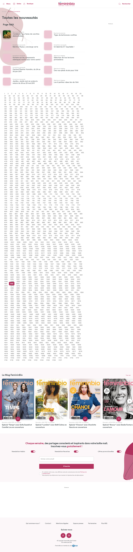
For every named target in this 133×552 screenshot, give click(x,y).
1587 (78, 336)
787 (55, 207)
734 (71, 198)
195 (67, 117)
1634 (48, 345)
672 (45, 190)
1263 (17, 283)
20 (80, 93)
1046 (12, 249)
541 (33, 170)
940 (22, 231)
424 (21, 152)
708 (11, 196)
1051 (43, 249)
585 (38, 176)
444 (50, 155)
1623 (59, 342)
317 (80, 135)
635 (71, 183)
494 (16, 163)
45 (33, 98)
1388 (60, 303)
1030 (72, 244)
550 (5, 172)
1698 (43, 356)
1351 (72, 297)
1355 (18, 299)
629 (38, 183)
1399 (49, 305)
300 (71, 133)
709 (17, 196)
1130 (34, 262)
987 (49, 238)
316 (75, 135)
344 (65, 139)
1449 (37, 314)
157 (26, 113)
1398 (42, 305)
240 (70, 124)
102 (62, 104)
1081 (67, 253)
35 (68, 96)
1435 (30, 312)
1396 (30, 305)
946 (55, 231)
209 (65, 120)
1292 (36, 288)
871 (39, 220)
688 (55, 192)
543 (43, 170)
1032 (6, 246)
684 (33, 192)
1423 (35, 310)
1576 (12, 336)
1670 (31, 351)
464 (5, 159)
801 (56, 209)
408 (17, 150)
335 (16, 139)
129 (41, 109)
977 (73, 235)
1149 (63, 264)
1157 (28, 266)
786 (49, 207)
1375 (60, 301)
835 (81, 213)
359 (65, 141)
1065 (49, 251)
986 (44, 238)
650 (78, 185)
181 (73, 115)
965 (5, 235)
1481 (73, 318)
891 (71, 222)
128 (36, 109)
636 (77, 183)
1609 (55, 340)
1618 (29, 342)
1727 (60, 360)
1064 (42, 251)
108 (16, 106)
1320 (46, 292)
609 (11, 181)
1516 (46, 325)
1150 (69, 264)
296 (49, 133)
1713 (54, 358)
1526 (24, 327)
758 (49, 203)
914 (37, 227)
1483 (6, 321)
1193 (74, 270)
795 (22, 209)
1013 (47, 242)
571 (39, 174)
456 (38, 157)
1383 (29, 303)
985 (38, 238)
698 (34, 194)
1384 (35, 303)
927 (27, 229)
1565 (24, 334)
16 (63, 93)
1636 (61, 345)
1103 (41, 257)
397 (33, 148)
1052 (49, 249)
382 (33, 146)
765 (11, 205)
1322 (57, 292)
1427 (60, 310)
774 (61, 205)
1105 (53, 257)
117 (60, 106)
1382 (23, 303)
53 (69, 98)
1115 (27, 259)
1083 (79, 253)
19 (76, 93)
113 (41, 106)
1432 (11, 312)
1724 (41, 360)
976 (67, 235)
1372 (42, 301)
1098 (12, 257)
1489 (42, 321)
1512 (23, 325)
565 (5, 174)
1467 (67, 316)
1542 (42, 329)
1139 (5, 264)
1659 (42, 349)
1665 (79, 349)
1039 (49, 246)
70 (70, 100)
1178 (69, 268)
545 (55, 170)
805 (78, 209)
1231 (60, 277)
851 (11, 218)
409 (22, 150)
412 (38, 150)
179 (63, 115)
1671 (37, 351)
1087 (24, 255)
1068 (67, 251)
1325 (76, 292)
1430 (78, 310)
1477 (49, 318)
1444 (6, 314)
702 (56, 194)
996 (22, 240)
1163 (63, 266)
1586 (72, 336)
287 (82, 130)
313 (59, 135)
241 (76, 124)
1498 (18, 323)
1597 (60, 338)
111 (31, 106)
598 (28, 179)
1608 (49, 340)
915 (42, 227)
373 (60, 144)
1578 (24, 336)
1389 (66, 303)
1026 (48, 244)
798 (39, 209)
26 (28, 96)
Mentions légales (62, 523)
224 (63, 122)
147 (52, 111)
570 (33, 174)
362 (81, 141)
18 (72, 93)
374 (66, 144)
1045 (6, 249)
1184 (22, 270)
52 (65, 98)
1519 (63, 325)
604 (61, 179)
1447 (24, 314)
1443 (79, 312)
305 (16, 135)
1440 (61, 312)
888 (54, 222)
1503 (49, 323)
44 (28, 98)
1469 (80, 316)
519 (74, 166)
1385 (41, 303)
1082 (73, 253)
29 (41, 96)
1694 (18, 356)
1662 (61, 349)
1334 (47, 294)
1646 (43, 347)
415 (54, 150)
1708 (24, 358)
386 (54, 146)
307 (27, 135)
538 (16, 170)
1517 (51, 325)
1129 (28, 262)
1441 (66, 312)
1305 (36, 290)
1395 (24, 305)
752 (16, 203)
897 (22, 224)
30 (46, 96)
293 (32, 133)
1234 (78, 277)
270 (71, 128)
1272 (72, 283)
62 (32, 100)
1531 (54, 327)
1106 (59, 257)
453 (22, 157)
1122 (65, 259)
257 (82, 126)
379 (16, 146)
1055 (67, 249)
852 (16, 218)
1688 (61, 353)
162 (52, 113)
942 (33, 231)
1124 (76, 259)
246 (22, 126)
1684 (36, 353)
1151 (75, 264)
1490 (49, 321)
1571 (61, 334)
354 (38, 141)
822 (10, 213)
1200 (35, 273)
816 (58, 211)
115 (50, 106)
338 (33, 139)
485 (44, 161)
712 (32, 196)
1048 (24, 249)
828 (43, 213)
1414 (60, 307)
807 (11, 211)
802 (61, 209)
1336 (60, 294)
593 (81, 176)
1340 (6, 297)
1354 (12, 299)
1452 (55, 314)
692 (77, 192)
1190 (57, 270)
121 (80, 106)
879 (5, 222)
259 (11, 128)
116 (55, 106)
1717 (77, 358)
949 (72, 231)
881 (16, 222)
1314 (11, 292)
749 (77, 200)
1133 (51, 262)
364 (11, 144)
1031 (78, 244)
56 (5, 100)
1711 (42, 358)
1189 (51, 270)
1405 (6, 307)
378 (11, 146)
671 (39, 190)
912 (27, 227)
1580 (36, 336)
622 (79, 181)
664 (77, 187)
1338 (72, 294)
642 (33, 185)
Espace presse (78, 523)
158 (31, 113)
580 (11, 176)
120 (75, 106)
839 (22, 216)
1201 (41, 273)
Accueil (4, 11)
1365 (78, 299)
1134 (57, 262)
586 (43, 176)
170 (16, 115)
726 (27, 198)
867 (16, 220)
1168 (11, 268)
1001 (51, 240)
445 (55, 155)
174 (36, 115)
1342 (18, 297)
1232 (65, 277)
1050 (37, 249)
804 (72, 209)
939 (16, 231)
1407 (18, 307)
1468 (74, 316)
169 (11, 115)
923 (5, 229)
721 (80, 196)
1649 (61, 347)
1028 (60, 244)
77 (24, 102)
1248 (6, 281)
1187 (39, 270)
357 (54, 141)
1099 (18, 257)
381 (27, 146)
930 (44, 229)
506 (5, 166)
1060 (18, 251)
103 (67, 104)
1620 (41, 342)
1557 (54, 331)
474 (61, 159)
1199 (29, 273)
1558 (60, 331)
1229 (48, 277)
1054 (61, 249)
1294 (48, 288)
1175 (52, 268)
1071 (5, 253)
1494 (73, 321)
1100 (24, 257)
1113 (16, 259)
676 (67, 190)
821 (5, 213)
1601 (5, 340)
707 (5, 196)
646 (55, 185)
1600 (79, 338)
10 (38, 93)
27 (32, 96)
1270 (60, 283)
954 (21, 233)
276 (22, 130)
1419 (11, 310)
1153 (5, 266)
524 (21, 168)
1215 (46, 275)
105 (78, 104)
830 (54, 213)
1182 (11, 270)
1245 (66, 279)
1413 (54, 307)
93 (19, 104)
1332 (35, 294)
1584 (60, 336)
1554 (35, 331)
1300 (6, 290)
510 (28, 166)
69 (65, 100)
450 (5, 157)
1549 (6, 331)
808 (16, 211)
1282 (54, 286)
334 (11, 139)
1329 (18, 294)
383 (38, 146)
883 (27, 222)
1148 (57, 264)
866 (11, 220)
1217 (57, 275)
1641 (12, 347)
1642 (18, 347)
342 (54, 139)
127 (31, 109)
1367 (12, 301)
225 (68, 122)
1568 (42, 334)
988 (55, 238)
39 (5, 98)
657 (38, 187)
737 (11, 200)
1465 (55, 316)
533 (70, 168)
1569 (49, 334)
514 (48, 166)
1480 (68, 318)
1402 (67, 305)
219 (36, 122)
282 (55, 130)
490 (72, 161)
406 (5, 150)
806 (5, 211)
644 (44, 185)
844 (49, 216)
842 (38, 216)
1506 (67, 323)
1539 (24, 329)
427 (38, 152)
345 (71, 139)
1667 (12, 351)
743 (44, 200)
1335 (53, 294)
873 (49, 220)
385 (49, 146)
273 (5, 130)
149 (62, 111)
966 (11, 235)
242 (81, 124)
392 (5, 148)
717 (59, 196)
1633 (42, 345)
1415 (65, 307)
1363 (66, 299)
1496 (6, 323)
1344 (30, 297)
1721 (23, 360)
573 (49, 174)
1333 (41, 294)
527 (38, 168)
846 (60, 216)
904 (61, 224)
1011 (36, 242)
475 (67, 159)
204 (38, 120)
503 (67, 163)
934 (66, 229)
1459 (18, 316)
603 (55, 179)
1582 (48, 336)
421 (5, 152)
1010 (30, 242)
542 (38, 170)
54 (74, 98)
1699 (49, 356)
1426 (54, 310)
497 (33, 163)
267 (55, 128)
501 (56, 163)
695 (17, 194)
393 (11, 148)
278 (33, 130)
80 (38, 102)
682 (22, 192)
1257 (60, 281)
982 (22, 238)
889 (60, 222)
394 (16, 148)
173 (31, 115)
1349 (61, 297)
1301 (12, 290)
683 (27, 192)
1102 (35, 257)
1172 (34, 268)
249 (38, 126)
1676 (68, 351)
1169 (17, 268)
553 (21, 172)
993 (5, 240)
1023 (30, 244)
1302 (18, 290)
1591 (24, 338)
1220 (75, 275)
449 (78, 155)
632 (55, 183)
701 (50, 194)
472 (50, 159)
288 (5, 133)
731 (55, 198)
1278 (30, 286)
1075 (30, 253)
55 (78, 98)
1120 (54, 259)
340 (43, 139)
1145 (40, 264)
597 (22, 179)
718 (64, 196)
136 (77, 109)
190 (41, 117)
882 (21, 222)
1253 (35, 281)
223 (57, 122)
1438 (48, 312)
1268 (48, 283)
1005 (76, 240)
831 (59, 213)
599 (33, 179)
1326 (82, 292)
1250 (18, 281)
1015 (59, 242)
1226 (30, 277)
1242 (48, 279)
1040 (55, 246)
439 (22, 155)
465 (11, 159)
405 (77, 148)
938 (11, 231)
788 (61, 207)
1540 (30, 329)
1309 (61, 290)
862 (70, 218)
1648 (55, 347)
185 (16, 117)
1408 (24, 307)
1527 (30, 327)
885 (38, 222)
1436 (36, 312)
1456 (79, 314)
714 (43, 196)
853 (21, 218)
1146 (46, 264)
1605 (30, 340)
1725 (48, 360)
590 (65, 176)
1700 (56, 356)
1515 (40, 325)
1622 (53, 342)
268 (60, 128)
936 (77, 229)
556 (38, 172)
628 (33, 183)
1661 (55, 349)
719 (69, 196)
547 (66, 170)
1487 (30, 321)
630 (44, 183)
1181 (5, 270)
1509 (6, 325)
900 (39, 224)
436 (5, 155)
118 (65, 106)
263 (32, 128)
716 (53, 196)
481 (22, 161)
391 (82, 146)
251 (50, 126)
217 (26, 122)
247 (27, 126)
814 (48, 211)
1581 (42, 336)
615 (42, 181)
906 (72, 224)
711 (28, 196)
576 (66, 174)
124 (16, 109)
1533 (65, 327)
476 (73, 159)
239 (65, 124)
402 (61, 148)
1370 (30, 301)
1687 (54, 353)
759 (55, 203)
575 (60, 174)
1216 (52, 275)
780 (17, 207)
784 (38, 207)
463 (77, 157)
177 (52, 115)
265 (44, 128)
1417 (77, 307)
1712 (48, 358)
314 (64, 135)
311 (49, 135)
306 (22, 135)
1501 (36, 323)
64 (42, 100)
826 (32, 213)
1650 (68, 347)
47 (42, 98)
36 (73, 96)
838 (16, 216)
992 (77, 238)
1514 (34, 325)
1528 (36, 327)
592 (76, 176)
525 (27, 168)
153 (5, 113)
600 (39, 179)
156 (21, 113)
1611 (67, 340)
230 (16, 124)
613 (32, 181)
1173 (40, 268)
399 (44, 148)
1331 (30, 294)
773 (56, 205)
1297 (66, 288)
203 (32, 120)
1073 (18, 253)
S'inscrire (66, 466)
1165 (74, 266)
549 (77, 170)
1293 (42, 288)
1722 (29, 360)
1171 (29, 268)
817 (63, 211)
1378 (79, 301)
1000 (45, 240)
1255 (48, 281)
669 (28, 190)
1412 (48, 307)
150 (68, 111)
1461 (30, 316)
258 (5, 128)
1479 (61, 318)
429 (49, 152)
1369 (24, 301)
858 (49, 218)
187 (26, 117)
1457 (6, 316)
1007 (12, 242)
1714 (60, 358)
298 (60, 133)
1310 (66, 290)
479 (11, 161)
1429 (72, 310)
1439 (54, 312)
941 (28, 231)
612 (27, 181)
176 (47, 115)
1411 (42, 307)
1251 (24, 281)
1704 (80, 356)
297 (55, 133)
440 (28, 155)
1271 (66, 283)
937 (5, 231)
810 (28, 211)
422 (11, 152)
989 (60, 238)
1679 (6, 353)
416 (59, 150)
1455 (73, 314)
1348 (54, 297)
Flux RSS (104, 523)
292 (27, 133)
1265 (30, 283)
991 (72, 238)
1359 (42, 299)
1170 (23, 268)
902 (50, 224)
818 (68, 211)
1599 (72, 338)
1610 (61, 340)
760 (60, 203)
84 (56, 102)
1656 (24, 349)
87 (69, 102)
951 (5, 233)
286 (76, 130)
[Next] (129, 401)
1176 (57, 268)
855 (32, 218)
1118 (43, 259)
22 (9, 96)
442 (38, 155)
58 (14, 100)
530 (54, 168)
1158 (34, 266)
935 (71, 229)
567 (16, 174)
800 (50, 209)
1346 (42, 297)
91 (10, 104)
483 (33, 161)
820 (79, 211)
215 (16, 122)
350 (16, 141)
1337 (66, 294)
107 (11, 106)
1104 (47, 257)
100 (52, 104)
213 (5, 122)
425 (27, 152)
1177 (63, 268)
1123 (71, 259)
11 (42, 93)
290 (16, 133)
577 (71, 174)
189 (36, 117)
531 (59, 168)
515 (53, 166)
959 (49, 233)
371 (50, 144)
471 (45, 159)
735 (77, 198)
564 (81, 172)
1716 (71, 358)
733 (66, 198)
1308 (54, 290)
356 (49, 141)
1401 (61, 305)
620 (69, 181)
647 (61, 185)
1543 (48, 329)
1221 (81, 275)
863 (76, 218)
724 (16, 198)
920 (69, 227)
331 (75, 137)
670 (34, 190)
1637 (67, 345)
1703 (74, 356)
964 (77, 233)
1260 (78, 281)
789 (66, 207)
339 (38, 139)
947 (61, 231)
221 (47, 122)
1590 (18, 338)
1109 (76, 257)
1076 (36, 253)
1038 (42, 246)
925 (16, 229)
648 (67, 185)
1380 (12, 303)
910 (17, 227)
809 (22, 211)
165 (67, 113)
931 (50, 229)
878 (77, 220)
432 (66, 152)
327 (53, 137)
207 (54, 120)
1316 (22, 292)
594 (5, 179)
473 (56, 159)
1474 (30, 318)
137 (82, 109)
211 (76, 120)
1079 (55, 253)
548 (71, 170)
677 (73, 190)
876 (66, 220)
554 (27, 172)
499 (45, 163)
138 (5, 111)
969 (28, 235)
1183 (16, 270)
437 (11, 155)
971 (39, 235)
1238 (24, 279)
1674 (55, 351)
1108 (70, 257)
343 (60, 139)
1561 (78, 331)
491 (77, 161)
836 (5, 216)
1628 (12, 345)
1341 (12, 297)
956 (33, 233)
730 (50, 198)
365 (16, 144)
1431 (5, 312)
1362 (60, 299)
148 (57, 111)
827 (38, 213)
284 (65, 130)
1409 (31, 307)
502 (61, 163)
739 (22, 200)
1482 (79, 318)
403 (66, 148)
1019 (5, 244)
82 (47, 102)
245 (16, 126)
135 (72, 109)
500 (50, 163)
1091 (49, 255)
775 (67, 205)
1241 (42, 279)
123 (10, 109)
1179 (75, 268)
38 (82, 96)
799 (45, 209)
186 (21, 117)
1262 (11, 283)
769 (34, 205)
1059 (12, 251)
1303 (24, 290)
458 (49, 157)
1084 (6, 255)
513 (43, 166)
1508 (79, 323)
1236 (12, 279)
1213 (34, 275)
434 (77, 152)
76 (19, 102)
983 (27, 238)
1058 (6, 251)
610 (17, 181)
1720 (17, 360)
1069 (74, 251)
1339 (78, 294)
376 (77, 144)
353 (32, 141)
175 (42, 115)
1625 (71, 342)
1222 (5, 277)
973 (50, 235)
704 (67, 194)
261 (22, 128)
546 (60, 170)
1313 (5, 292)
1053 (55, 249)
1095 (73, 255)
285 (71, 130)
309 (38, 135)
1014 (53, 242)
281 (49, 130)
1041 (61, 246)
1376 (67, 301)
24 (18, 96)
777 (78, 205)
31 (50, 96)
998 (34, 240)
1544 (54, 329)
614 (37, 181)
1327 (6, 294)
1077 (43, 253)
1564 (18, 334)
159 (36, 113)
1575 (6, 336)
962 (66, 233)
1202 (47, 273)
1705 (6, 358)
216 (21, 122)
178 (57, 115)
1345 (36, 297)
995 (17, 240)
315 (70, 135)
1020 (12, 244)
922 (79, 227)
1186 (34, 270)
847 (66, 216)
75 (14, 102)
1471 (12, 318)
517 (63, 166)
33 (59, 96)
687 (49, 192)
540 (27, 170)
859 (54, 218)
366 (22, 144)
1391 (78, 303)
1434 (24, 312)
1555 (41, 331)
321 (21, 137)
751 (11, 203)
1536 (6, 329)
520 (79, 166)
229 (11, 124)
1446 (18, 314)
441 (33, 155)
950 (78, 231)
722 (5, 198)
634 (66, 183)
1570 (55, 334)
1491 (55, 321)
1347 (48, 297)
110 (26, 106)
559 (54, 172)
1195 (5, 273)
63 (37, 100)
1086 (18, 255)
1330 (24, 294)
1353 (5, 299)
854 (27, 218)
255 (71, 126)
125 (21, 109)
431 (60, 152)
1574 (79, 334)
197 (78, 117)
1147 (52, 264)
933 (60, 229)
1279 (36, 286)
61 (28, 100)
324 (37, 137)
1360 (48, 299)
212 (81, 120)
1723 (35, 360)
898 (28, 224)
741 (33, 200)
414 (49, 150)
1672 (43, 351)
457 (44, 157)
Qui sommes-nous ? (33, 523)
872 (44, 220)
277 (27, 130)
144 (36, 111)
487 (55, 161)
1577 (18, 336)
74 (10, 102)
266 (49, 128)
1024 (36, 244)
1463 (42, 316)
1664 (73, 349)
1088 (30, 255)
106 (5, 106)
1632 (36, 345)
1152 (80, 264)
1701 (61, 356)
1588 (5, 338)
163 (57, 113)
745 (55, 200)
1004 (70, 240)
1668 (18, 351)
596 (16, 179)
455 (33, 157)
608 (5, 181)
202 (27, 120)
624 (11, 183)
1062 (30, 251)
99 (47, 104)
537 (11, 170)
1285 (72, 286)
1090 (43, 255)
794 (16, 209)
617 (53, 181)
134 (67, 109)
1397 (36, 305)
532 (64, 168)
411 (33, 150)
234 (38, 124)
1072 (12, 253)
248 (33, 126)
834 (75, 213)
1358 (36, 299)
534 (75, 168)
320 (16, 137)
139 (10, 111)
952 (11, 233)
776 (73, 205)
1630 (24, 345)
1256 (54, 281)
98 (42, 104)
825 (27, 213)
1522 (80, 325)
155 (16, 113)
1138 (80, 262)
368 (33, 144)
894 (5, 224)
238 (59, 124)
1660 (49, 349)
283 (60, 130)
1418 (5, 310)
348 (5, 141)
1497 (12, 323)
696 (22, 194)
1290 (24, 288)
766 (17, 205)
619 (63, 181)
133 (62, 109)
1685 (42, 353)
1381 (18, 303)
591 (71, 176)
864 (81, 218)
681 (17, 192)
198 (5, 120)
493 (11, 163)
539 (22, 170)
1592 (30, 338)
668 (22, 190)
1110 (82, 257)
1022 (23, 244)
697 (28, 194)
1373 (48, 301)
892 (76, 222)
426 (33, 152)
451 (11, 157)
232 (27, 124)
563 (76, 172)
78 (28, 102)
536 (5, 170)
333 (5, 139)
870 (33, 220)
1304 (30, 290)
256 (76, 126)
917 (53, 227)
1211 (23, 275)
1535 (78, 327)
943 (38, 231)
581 (16, 176)
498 (39, 163)
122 (5, 109)
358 (60, 141)
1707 (18, 358)
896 (16, 224)
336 (22, 139)
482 (27, 161)
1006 (6, 242)
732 (60, 198)
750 (5, 203)
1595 (48, 338)
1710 (37, 358)
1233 (71, 277)
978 (78, 235)
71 (74, 100)
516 (58, 166)
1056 (73, 249)
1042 (67, 246)
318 (5, 137)
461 (66, 157)
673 (50, 190)
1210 (18, 275)
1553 (29, 331)
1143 (28, 264)
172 (26, 115)
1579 (30, 336)
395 (22, 148)
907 (78, 224)
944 (44, 231)
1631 (30, 345)
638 (11, 185)
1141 (17, 264)
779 (11, 207)
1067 (61, 251)
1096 (80, 255)
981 (17, 238)
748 (72, 200)
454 (27, 157)
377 (5, 146)
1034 (18, 246)
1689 (67, 353)
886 (43, 222)
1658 (36, 349)
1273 (78, 283)
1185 (28, 270)
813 (43, 211)
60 (24, 100)
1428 (66, 310)
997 (28, 240)
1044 (79, 246)
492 (5, 163)
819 (74, 211)
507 (11, 166)
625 (16, 183)
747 (66, 200)
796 (28, 209)
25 (23, 96)
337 (27, 139)
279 (38, 130)
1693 (12, 356)
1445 (12, 314)
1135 (62, 262)
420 (80, 150)
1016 (65, 242)
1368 (18, 301)
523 (16, 168)
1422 (29, 310)
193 (57, 117)
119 (70, 106)
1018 (77, 242)
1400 (55, 305)
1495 (79, 321)
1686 (48, 353)
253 (60, 126)
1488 (36, 321)
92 (14, 104)
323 (32, 137)
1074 (24, 253)
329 (64, 137)
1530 (48, 327)
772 (50, 205)
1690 (73, 353)
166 (72, 113)
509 (22, 166)
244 (11, 126)
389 (71, 146)
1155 (17, 266)
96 (33, 104)
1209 (12, 275)
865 (5, 220)
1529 (42, 327)
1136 (68, 262)
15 (59, 93)
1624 (65, 342)
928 (33, 229)
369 (38, 144)
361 (76, 141)
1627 (6, 345)
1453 (61, 314)
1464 (49, 316)
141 (21, 111)
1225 (24, 277)
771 (45, 205)
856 (38, 218)
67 (56, 100)
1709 (31, 358)
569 (27, 174)
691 (72, 192)
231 (22, 124)
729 (44, 198)
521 (5, 168)
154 (10, 113)
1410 (37, 307)
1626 (77, 342)
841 (33, 216)
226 (74, 122)
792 (5, 209)
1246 (72, 279)
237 (54, 124)
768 (28, 205)
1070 (80, 251)
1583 (54, 336)
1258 (66, 281)
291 (22, 133)
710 (22, 196)
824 (21, 213)
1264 (24, 283)
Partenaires (92, 523)
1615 (11, 342)
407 (11, 150)
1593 (36, 338)
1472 (18, 318)
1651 (73, 347)
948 (67, 231)
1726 (54, 360)
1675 (61, 351)
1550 (12, 331)
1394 (18, 305)
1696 (31, 356)
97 (38, 104)
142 (26, 111)
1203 (53, 273)
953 (16, 233)
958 (44, 233)
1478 (55, 318)
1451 (49, 314)
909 (11, 227)
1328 (12, 294)
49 (51, 98)
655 (27, 187)
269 (66, 128)
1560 (72, 331)
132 (56, 109)
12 (46, 93)
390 (76, 146)
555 (32, 172)
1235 (5, 279)
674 (56, 190)
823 (16, 213)
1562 (6, 334)
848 (71, 216)
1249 (12, 281)
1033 (12, 246)
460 (60, 157)
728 (38, 198)
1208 (6, 275)
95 (28, 104)
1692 (6, 356)
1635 (54, 345)
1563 (12, 334)
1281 (48, 286)
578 (77, 174)
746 (60, 200)
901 (44, 224)
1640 (6, 347)
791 (77, 207)
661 (60, 187)
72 (79, 100)
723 (11, 198)
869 (27, 220)
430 (55, 152)
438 (16, 155)
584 (32, 176)
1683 (30, 353)
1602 (12, 340)
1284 (66, 286)
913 (32, 227)
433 (71, 152)
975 (61, 235)
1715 (65, 358)
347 (82, 139)
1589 (12, 338)
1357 (30, 299)
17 (67, 93)
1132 (45, 262)
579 (5, 176)
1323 (63, 292)
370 (44, 144)
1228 (42, 277)
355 (43, 141)
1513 (28, 325)
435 (82, 152)
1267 (42, 283)
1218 (63, 275)
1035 (24, 246)
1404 (79, 305)
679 (5, 192)
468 (28, 159)
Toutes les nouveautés (14, 11)
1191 (62, 270)
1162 (57, 266)
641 (28, 185)
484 (38, 161)
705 (73, 194)
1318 (34, 292)
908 (5, 227)
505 (78, 163)
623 (5, 183)
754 (27, 203)
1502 (42, 323)
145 (42, 111)
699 (39, 194)
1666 (6, 351)
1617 (23, 342)
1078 (49, 253)
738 (16, 200)
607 (78, 179)
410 (28, 150)
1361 (54, 299)
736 (5, 200)
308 (33, 135)
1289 (18, 288)
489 (66, 161)
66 (51, 100)
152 (78, 111)
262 (27, 128)
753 (22, 203)
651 (5, 187)
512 (38, 166)
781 (22, 207)
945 (50, 231)
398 (38, 148)
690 (66, 192)
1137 (74, 262)
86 (65, 102)
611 (22, 181)
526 (32, 168)
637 (5, 185)
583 (27, 176)
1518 (57, 325)
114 (45, 106)
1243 (54, 279)
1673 (49, 351)
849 (77, 216)
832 (64, 213)
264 (38, 128)
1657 (30, 349)
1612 (72, 340)
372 (55, 144)
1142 (22, 264)
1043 (73, 246)
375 (71, 144)
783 (33, 207)
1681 (18, 353)
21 (5, 96)
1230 (54, 277)
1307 (48, 290)
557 (43, 172)
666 (11, 190)
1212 (29, 275)
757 (44, 203)
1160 (46, 266)
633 (60, 183)
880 (11, 222)
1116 (32, 259)
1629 (18, 345)
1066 (55, 251)
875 (60, 220)
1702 (68, 356)
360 (71, 141)
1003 (64, 240)
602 (50, 179)
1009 (24, 242)
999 (39, 240)
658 (44, 187)
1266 (36, 283)
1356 (24, 299)
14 (54, 93)
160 (41, 113)
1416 (71, 307)
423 (16, 152)
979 (5, 238)
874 (55, 220)
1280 (42, 286)
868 (22, 220)
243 (5, 126)
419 (75, 150)
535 (81, 168)
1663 (67, 349)
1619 (35, 342)
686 (44, 192)
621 (74, 181)
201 (21, 120)
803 (67, 209)
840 (27, 216)
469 (34, 159)
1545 (60, 329)
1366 (6, 301)
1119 (48, 259)
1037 (36, 246)
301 (77, 133)
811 (33, 211)
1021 (17, 244)
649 (72, 185)
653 (16, 187)
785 (44, 207)
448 (72, 155)
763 (77, 203)
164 (62, 113)
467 (22, 159)
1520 (69, 325)
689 (60, 192)
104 (72, 104)
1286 (78, 286)
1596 (54, 338)
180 (68, 115)
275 (16, 130)
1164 (68, 266)
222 (52, 122)
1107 (65, 257)
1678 (80, 351)
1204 (59, 273)
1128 (23, 262)
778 (5, 207)
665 (5, 190)
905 (66, 224)
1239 (30, 279)
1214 (40, 275)
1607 (43, 340)
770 (39, 205)
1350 (67, 297)
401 (55, 148)
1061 (24, 251)
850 (5, 218)
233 (32, 124)
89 (78, 102)
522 (10, 168)
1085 (12, 255)
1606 (36, 340)
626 (22, 183)
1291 (30, 288)
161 (47, 113)
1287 (6, 288)
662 (66, 187)
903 (55, 224)
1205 (65, 273)
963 (71, 233)
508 (16, 166)
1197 (17, 273)
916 (48, 227)
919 (63, 227)
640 (22, 185)
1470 (6, 318)
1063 (36, 251)
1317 (28, 292)
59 (19, 100)
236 (48, 124)
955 (27, 233)
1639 (79, 345)
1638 (73, 345)
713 (38, 196)
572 (44, 174)
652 (11, 187)
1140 (11, 264)
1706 (12, 358)
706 (78, 194)
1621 (47, 342)
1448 (31, 314)
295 (44, 133)
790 (72, 207)
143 (31, 111)
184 (10, 117)
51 (60, 98)
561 (65, 172)
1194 (80, 270)
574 (55, 174)
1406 (12, 307)
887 (49, 222)
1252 (30, 281)
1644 (30, 347)
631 (50, 183)
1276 (18, 286)
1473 (24, 318)
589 (60, 176)
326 (48, 137)
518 (68, 166)
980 (11, 238)
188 (31, 117)
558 (49, 172)
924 (11, 229)
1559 (66, 331)
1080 (61, 253)
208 (60, 120)
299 (66, 133)
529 (48, 168)
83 (51, 102)
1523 (5, 327)
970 (34, 235)
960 (55, 233)
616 (48, 181)
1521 (75, 325)
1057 (79, 249)
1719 (11, 360)
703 (61, 194)
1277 (24, 286)
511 (33, 166)
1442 (73, 312)
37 (77, 96)
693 (5, 194)
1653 (6, 349)
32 (55, 96)
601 (44, 179)
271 (77, 128)
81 (42, 102)
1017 (71, 242)
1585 (66, 336)
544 (49, 170)
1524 (12, 327)
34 (64, 96)
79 (33, 102)
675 (61, 190)
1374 (54, 301)
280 (44, 130)
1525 (18, 327)
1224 (18, 277)
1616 (17, 342)
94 (24, 104)
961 (60, 233)
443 (44, 155)
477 (78, 159)
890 (65, 222)
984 (33, 238)
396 (27, 148)
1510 (12, 325)
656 (33, 187)
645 (50, 185)
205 (43, 120)
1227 (36, 277)
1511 (17, 325)
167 (78, 113)
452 (16, 157)
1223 (12, 277)
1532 (60, 327)
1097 (6, 257)
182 (78, 115)
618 (58, 181)
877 (71, 220)
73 (5, 102)
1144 (34, 264)
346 (76, 139)
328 (59, 137)
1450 (43, 314)
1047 (18, 249)
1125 (5, 262)
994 (11, 240)
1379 (6, 303)
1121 (60, 259)
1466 (61, 316)
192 (52, 117)
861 (65, 218)
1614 (5, 342)
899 (33, 224)
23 (14, 96)
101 (57, 104)
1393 (12, 305)
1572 (67, 334)
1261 (5, 283)
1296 (60, 288)
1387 (54, 303)
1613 (78, 340)
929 (38, 229)
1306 (42, 290)
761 (66, 203)
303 (5, 135)
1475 (36, 318)
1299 (79, 288)
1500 (31, 323)
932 (55, 229)
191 (47, 117)
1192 (68, 270)
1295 (54, 288)
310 (44, 135)
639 (16, 185)
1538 (18, 329)
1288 (12, 288)
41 (14, 98)
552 (16, 172)
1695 (24, 356)
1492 (61, 321)
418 (70, 150)
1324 (69, 292)
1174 (46, 268)
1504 (55, 323)
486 (49, 161)
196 (72, 117)
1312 (77, 290)
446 (61, 155)
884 (32, 222)
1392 (6, 305)
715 (48, 196)
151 (73, 111)
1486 (24, 321)
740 (28, 200)
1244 (60, 279)
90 (5, 104)
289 (11, 133)
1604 (24, 340)
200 (16, 120)
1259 (72, 281)
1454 (67, 314)
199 (11, 120)
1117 (38, 259)
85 (60, 102)
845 (55, 216)
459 (55, 157)
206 (49, 120)
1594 (42, 338)
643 (38, 185)
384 (43, 146)
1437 (42, 312)
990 (66, 238)
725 (22, 198)
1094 (67, 255)
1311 (72, 290)
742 (38, 200)
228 (5, 124)
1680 (12, 353)
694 (11, 194)
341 (49, 139)
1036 (30, 246)
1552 (23, 331)
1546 (66, 329)
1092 (55, 255)
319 (10, 137)
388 (65, 146)
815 (53, 211)
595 (11, 179)
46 (37, 98)
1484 (12, 321)
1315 (17, 292)
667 (17, 190)
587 (49, 176)
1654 (12, 349)
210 (71, 120)
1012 (42, 242)
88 (74, 102)
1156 (22, 266)
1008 (18, 242)
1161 (51, 266)
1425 (48, 310)
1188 (45, 270)
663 (71, 187)
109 (21, 106)
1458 (12, 316)
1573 (73, 334)
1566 (30, 334)
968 (22, 235)
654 (21, 187)
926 (22, 229)
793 (11, 209)
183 (5, 117)
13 (50, 93)
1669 (24, 351)
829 (48, 213)
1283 (60, 286)
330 (70, 137)
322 (26, 137)
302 (82, 133)
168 (5, 115)
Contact (48, 523)
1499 (24, 323)
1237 (18, 279)
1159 (40, 266)
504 (72, 163)
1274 (6, 286)
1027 (54, 244)
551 (11, 172)
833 (70, 213)
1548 (79, 329)
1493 (67, 321)
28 (37, 96)
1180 (81, 268)
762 (71, 203)
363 (5, 144)
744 (49, 200)
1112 (10, 259)
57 (10, 100)
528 (43, 168)
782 (27, 207)
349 (11, 141)
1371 (36, 301)
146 (47, 111)
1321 (52, 292)
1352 (78, 297)
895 (11, 224)
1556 (48, 331)
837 (11, 216)
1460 (24, 316)
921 (74, 227)
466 (17, 159)
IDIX (71, 542)
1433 (17, 312)
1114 (21, 259)
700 (45, 194)
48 (47, 98)
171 (21, 115)
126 (26, 109)
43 (23, 98)
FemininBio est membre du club (63, 545)
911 (22, 227)
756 (38, 203)
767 (22, 205)
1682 (24, 353)
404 (72, 148)
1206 (71, 273)
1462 (36, 316)
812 (38, 211)
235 (43, 124)
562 (70, 172)
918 (58, 227)
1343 (24, 297)
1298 (72, 288)
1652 (79, 347)
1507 (73, 323)
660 (55, 187)
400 (50, 148)
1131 (40, 262)
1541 (36, 329)
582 (21, 176)
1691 (79, 353)
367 (27, 144)
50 (56, 98)
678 (78, 190)
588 (54, 176)
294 (38, 133)
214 (10, 122)
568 (22, 174)
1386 (48, 303)
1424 (41, 310)
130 (46, 109)
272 (82, 128)
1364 (72, 299)
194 (62, 117)
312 (54, 135)
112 (36, 106)
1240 (36, 279)
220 (41, 122)
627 (27, 183)
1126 (11, 262)
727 (33, 198)
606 (72, 179)
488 (61, 161)
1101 (30, 257)
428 (44, 152)
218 (31, 122)
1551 (18, 331)
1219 (69, 275)
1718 (5, 360)
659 (49, 187)
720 (74, 196)
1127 (17, 262)
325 (42, 137)
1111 (5, 259)
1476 (43, 318)
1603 (18, 340)
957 (38, 233)
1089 (36, 255)
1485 (18, 321)
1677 (74, 351)
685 (38, 192)
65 (47, 100)
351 (22, 141)
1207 (77, 273)
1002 (57, 240)
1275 (12, 286)
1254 (42, 281)
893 (81, 222)
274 (11, 130)
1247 (78, 279)
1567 (36, 334)
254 (65, 126)
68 (61, 100)
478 (5, 161)
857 (43, 218)
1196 (11, 273)
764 (5, 205)
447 (67, 155)
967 (17, 235)
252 (55, 126)
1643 (24, 347)
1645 (36, 347)
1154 (11, 266)
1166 (80, 266)
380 (22, 146)
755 (33, 203)
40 (10, 98)
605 (66, 179)
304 (11, 135)
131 (52, 109)
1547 (72, 329)
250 (44, 126)
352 (27, 141)
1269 (54, 283)
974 (56, 235)
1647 (49, 347)
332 (80, 137)
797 (33, 209)
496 (28, 163)
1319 (40, 292)
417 (64, 150)
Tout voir (128, 375)
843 (43, 216)
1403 (73, 305)
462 (71, 157)
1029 (66, 244)
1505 (61, 323)
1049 (31, 249)
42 (19, 98)
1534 (72, 327)
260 (16, 128)
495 (22, 163)
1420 (17, 310)
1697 (37, 356)
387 (60, 146)
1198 (23, 273)
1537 (12, 329)
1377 (73, 301)
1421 (23, 310)
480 (17, 161)
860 (59, 218)
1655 (18, 349)
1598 (66, 338)
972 (45, 235)
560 (59, 172)
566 (11, 174)
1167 (5, 268)
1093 (61, 255)
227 (79, 122)
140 (16, 111)
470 (39, 159)
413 (43, 150)
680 (11, 192)
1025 (42, 244)
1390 (72, 303)
